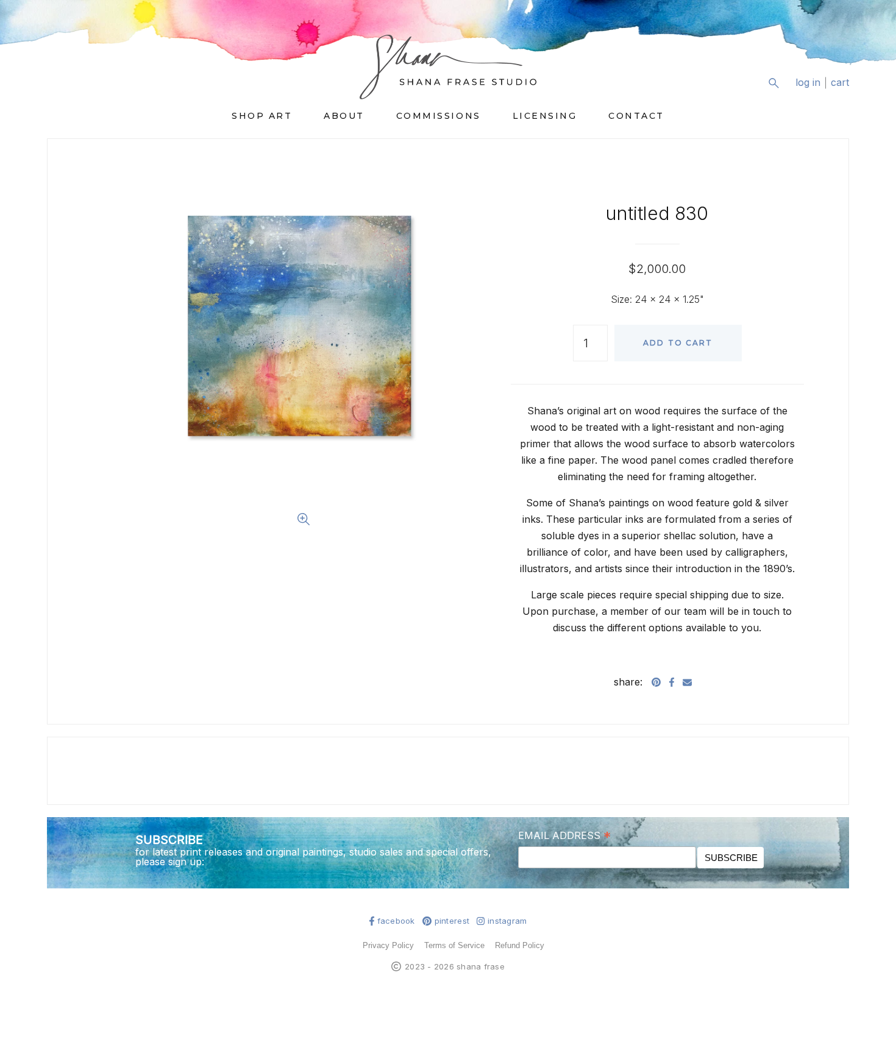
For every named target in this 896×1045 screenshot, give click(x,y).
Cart (840, 82)
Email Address (564, 834)
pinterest (452, 921)
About (344, 116)
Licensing (545, 116)
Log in (807, 82)
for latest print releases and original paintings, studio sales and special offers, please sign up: (313, 856)
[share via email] (687, 682)
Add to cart (678, 342)
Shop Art (262, 116)
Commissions (438, 116)
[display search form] (773, 83)
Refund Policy (519, 945)
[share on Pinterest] (656, 681)
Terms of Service (454, 945)
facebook (396, 921)
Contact (636, 116)
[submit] (841, 92)
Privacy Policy (388, 945)
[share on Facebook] (671, 681)
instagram (507, 921)
